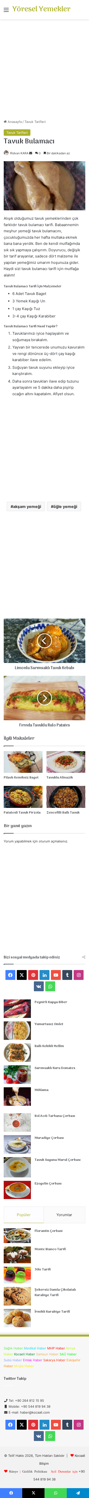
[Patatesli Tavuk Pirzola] (23, 797)
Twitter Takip (15, 1379)
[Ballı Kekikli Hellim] (17, 1052)
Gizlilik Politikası (34, 1471)
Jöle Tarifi (43, 1269)
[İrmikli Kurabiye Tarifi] (17, 1318)
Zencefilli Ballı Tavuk (63, 813)
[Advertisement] (44, 71)
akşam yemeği (27, 506)
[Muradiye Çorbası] (17, 1144)
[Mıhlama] (17, 1096)
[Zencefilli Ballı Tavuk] (65, 797)
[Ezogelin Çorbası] (17, 1190)
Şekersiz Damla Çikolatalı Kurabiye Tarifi (55, 1292)
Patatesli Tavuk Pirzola (22, 813)
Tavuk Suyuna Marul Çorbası (58, 1160)
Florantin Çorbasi (49, 1231)
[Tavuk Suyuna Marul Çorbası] (17, 1167)
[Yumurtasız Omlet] (17, 1030)
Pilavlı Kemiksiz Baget (21, 777)
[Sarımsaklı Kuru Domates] (17, 1074)
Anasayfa (14, 122)
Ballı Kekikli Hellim (49, 1046)
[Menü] (6, 11)
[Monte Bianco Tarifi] (17, 1254)
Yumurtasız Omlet (49, 1024)
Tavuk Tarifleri (35, 122)
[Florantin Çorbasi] (17, 1235)
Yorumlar (64, 1214)
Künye (13, 1471)
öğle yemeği (65, 506)
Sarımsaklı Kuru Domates (55, 1068)
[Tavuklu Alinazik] (65, 762)
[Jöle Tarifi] (17, 1275)
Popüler (24, 1214)
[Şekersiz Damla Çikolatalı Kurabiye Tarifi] (17, 1296)
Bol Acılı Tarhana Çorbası (55, 1116)
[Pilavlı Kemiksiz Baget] (23, 762)
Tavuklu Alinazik (59, 777)
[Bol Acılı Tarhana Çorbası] (17, 1122)
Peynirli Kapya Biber (51, 1002)
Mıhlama (41, 1090)
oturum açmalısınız (53, 841)
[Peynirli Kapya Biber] (17, 1008)
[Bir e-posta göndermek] (30, 153)
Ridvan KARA (19, 153)
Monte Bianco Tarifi (50, 1249)
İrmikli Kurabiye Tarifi (52, 1312)
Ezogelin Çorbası (48, 1184)
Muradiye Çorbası (49, 1138)
